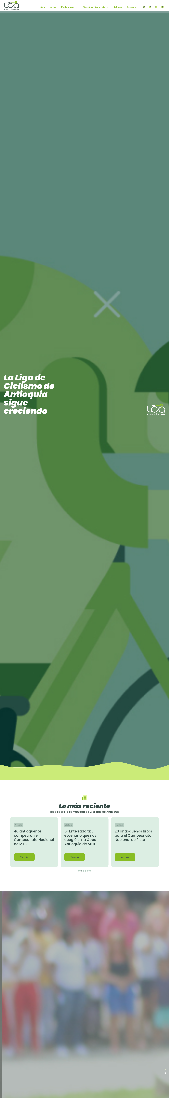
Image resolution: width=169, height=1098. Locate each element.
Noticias (117, 7)
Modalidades (67, 7)
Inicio (42, 7)
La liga (53, 7)
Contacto (132, 7)
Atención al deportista (94, 7)
